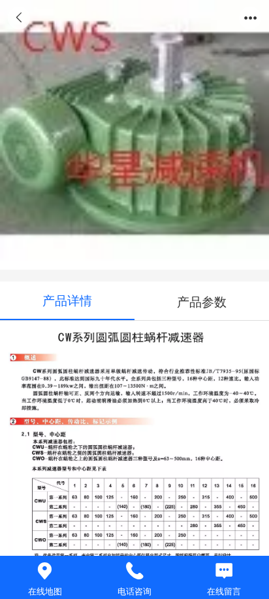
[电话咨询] (134, 571)
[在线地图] (44, 571)
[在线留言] (224, 571)
